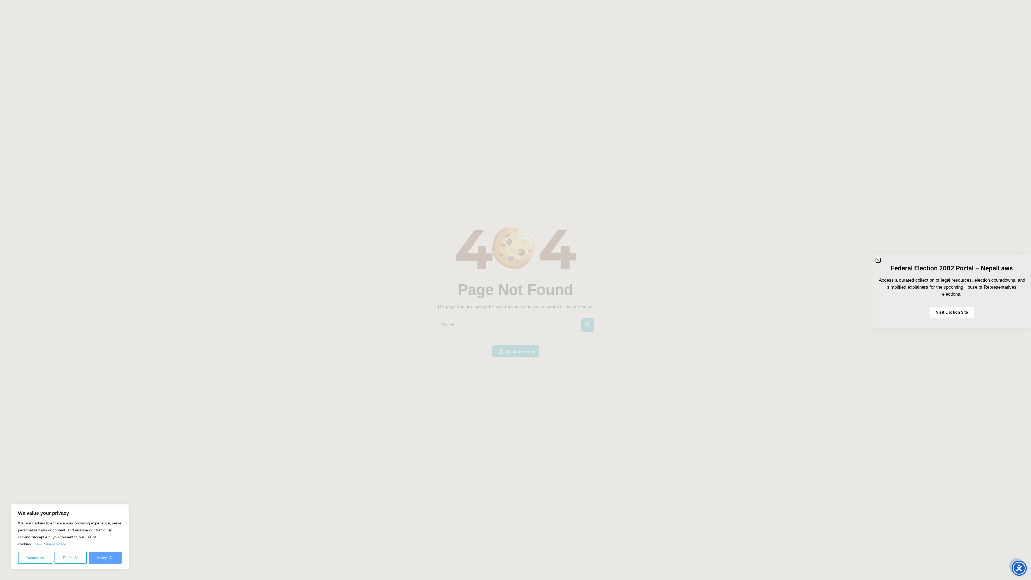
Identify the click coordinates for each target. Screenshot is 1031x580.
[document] (515, 290)
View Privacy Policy (49, 544)
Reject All (70, 558)
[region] (70, 536)
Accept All (105, 558)
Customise (35, 558)
